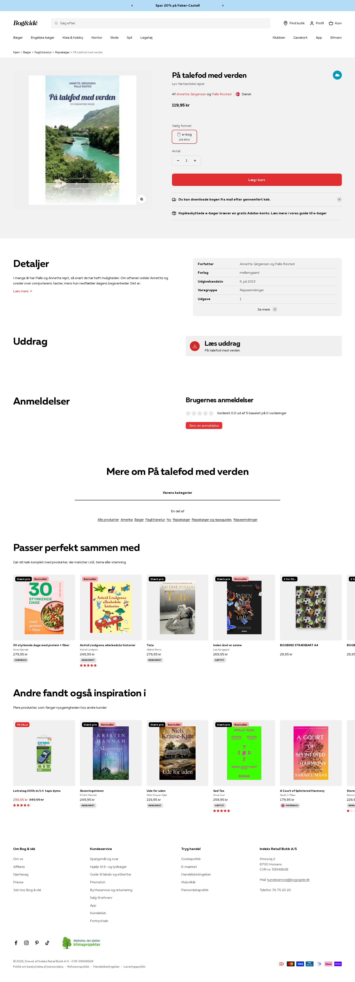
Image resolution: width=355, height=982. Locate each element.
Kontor (96, 37)
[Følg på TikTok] (47, 943)
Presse (18, 882)
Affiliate (19, 867)
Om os (18, 859)
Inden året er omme (227, 645)
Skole (114, 37)
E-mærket (189, 867)
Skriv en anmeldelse (204, 425)
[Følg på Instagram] (26, 943)
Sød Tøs (218, 791)
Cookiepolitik (191, 859)
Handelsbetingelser (196, 874)
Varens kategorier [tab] (177, 492)
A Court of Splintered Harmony (302, 791)
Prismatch (97, 882)
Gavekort (300, 37)
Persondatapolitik (195, 890)
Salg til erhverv (101, 897)
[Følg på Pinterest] (37, 943)
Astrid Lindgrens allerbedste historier (107, 645)
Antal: (176, 151)
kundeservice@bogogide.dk (288, 880)
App (319, 37)
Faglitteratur (43, 52)
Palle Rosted (221, 94)
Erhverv (336, 37)
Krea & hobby (72, 37)
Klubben (279, 37)
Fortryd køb (99, 921)
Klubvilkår (188, 882)
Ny (169, 519)
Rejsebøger (62, 52)
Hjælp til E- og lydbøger (108, 867)
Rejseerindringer (245, 519)
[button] (88, 665)
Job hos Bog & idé (27, 890)
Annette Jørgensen (191, 94)
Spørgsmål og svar (104, 859)
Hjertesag (20, 874)
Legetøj (146, 37)
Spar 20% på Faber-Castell (178, 5)
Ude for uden (156, 791)
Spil (129, 37)
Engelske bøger (42, 37)
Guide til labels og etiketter (110, 874)
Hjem (16, 52)
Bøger (18, 37)
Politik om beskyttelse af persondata (38, 966)
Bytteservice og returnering (111, 890)
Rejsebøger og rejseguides (212, 519)
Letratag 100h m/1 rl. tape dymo (37, 791)
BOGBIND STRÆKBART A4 (299, 645)
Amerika (127, 519)
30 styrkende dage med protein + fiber (41, 645)
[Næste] (223, 5)
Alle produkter (108, 519)
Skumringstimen (92, 791)
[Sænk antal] (178, 161)
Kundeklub (98, 913)
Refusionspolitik (78, 966)
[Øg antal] (195, 161)
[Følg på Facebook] (16, 943)
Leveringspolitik (134, 966)
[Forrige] (132, 5)
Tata (150, 645)
